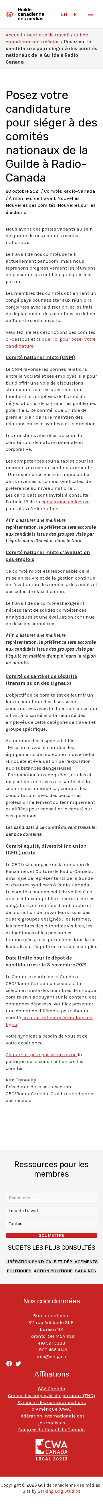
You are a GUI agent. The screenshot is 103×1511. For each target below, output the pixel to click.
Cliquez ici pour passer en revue (41, 1054)
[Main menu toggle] (91, 14)
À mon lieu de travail (32, 198)
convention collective (65, 501)
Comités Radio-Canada (69, 191)
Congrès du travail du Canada (51, 1429)
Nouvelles (69, 198)
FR (74, 14)
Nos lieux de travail (48, 35)
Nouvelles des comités (31, 205)
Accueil (14, 35)
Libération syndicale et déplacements (51, 1262)
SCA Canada (51, 1388)
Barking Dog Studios (58, 1491)
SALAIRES (85, 1271)
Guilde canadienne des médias (31, 14)
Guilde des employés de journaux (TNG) (51, 1395)
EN (64, 14)
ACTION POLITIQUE (53, 1271)
